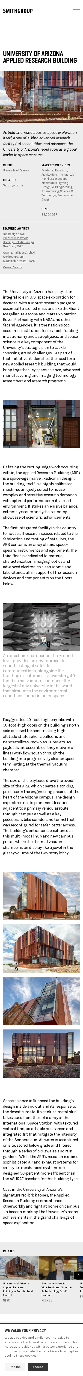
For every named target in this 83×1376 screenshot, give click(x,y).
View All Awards (12, 267)
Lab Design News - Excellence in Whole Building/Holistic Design (18, 238)
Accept (38, 1367)
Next (78, 1275)
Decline (15, 1367)
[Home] (18, 11)
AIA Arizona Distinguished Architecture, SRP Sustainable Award (19, 257)
